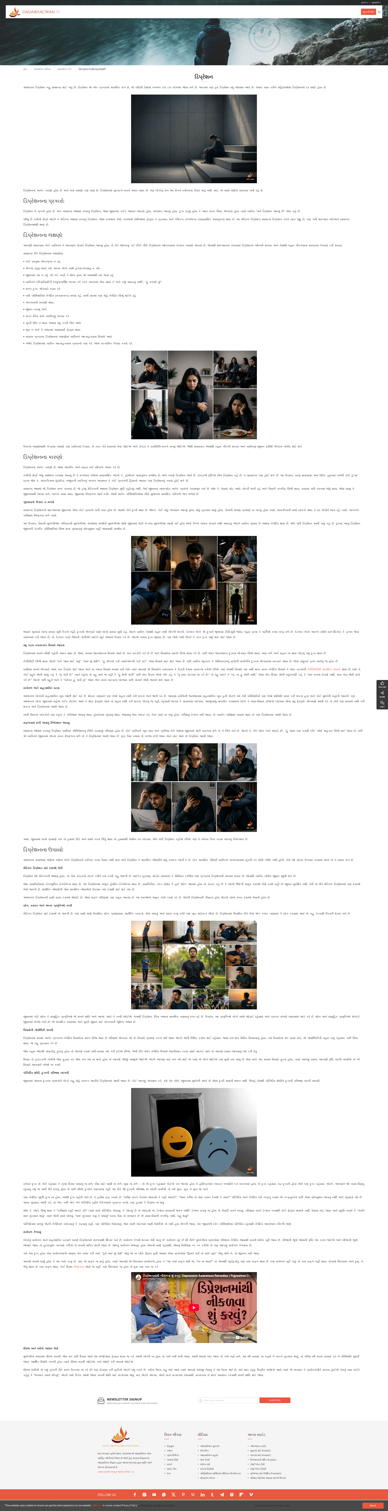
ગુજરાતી (375, 2)
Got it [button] (373, 1505)
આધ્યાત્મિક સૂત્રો (209, 1455)
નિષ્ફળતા (79, 1266)
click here (97, 1505)
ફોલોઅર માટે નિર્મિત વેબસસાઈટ (266, 1473)
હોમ (25, 69)
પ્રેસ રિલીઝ (173, 1455)
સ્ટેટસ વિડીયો (207, 1468)
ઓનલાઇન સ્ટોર (258, 1446)
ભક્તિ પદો (205, 1464)
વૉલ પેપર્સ (205, 1459)
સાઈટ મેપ (171, 1468)
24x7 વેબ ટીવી (257, 1464)
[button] (139, 1505)
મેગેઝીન (204, 1450)
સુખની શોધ (368, 12)
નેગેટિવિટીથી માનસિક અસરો (324, 669)
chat (382, 706)
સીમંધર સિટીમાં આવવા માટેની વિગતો (268, 1478)
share (382, 697)
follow (382, 687)
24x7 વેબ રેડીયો (258, 1468)
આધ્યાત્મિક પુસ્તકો (209, 1446)
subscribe (275, 1400)
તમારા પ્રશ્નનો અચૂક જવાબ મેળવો (114, 1471)
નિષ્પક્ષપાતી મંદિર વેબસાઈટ (263, 1459)
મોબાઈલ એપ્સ (207, 1478)
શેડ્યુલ (170, 1446)
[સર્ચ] (379, 11)
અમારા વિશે (172, 1459)
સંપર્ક (169, 1464)
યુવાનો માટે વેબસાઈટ (260, 1450)
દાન (169, 1473)
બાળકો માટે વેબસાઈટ (260, 1455)
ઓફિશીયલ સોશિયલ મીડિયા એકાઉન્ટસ (220, 1473)
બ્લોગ (169, 1450)
